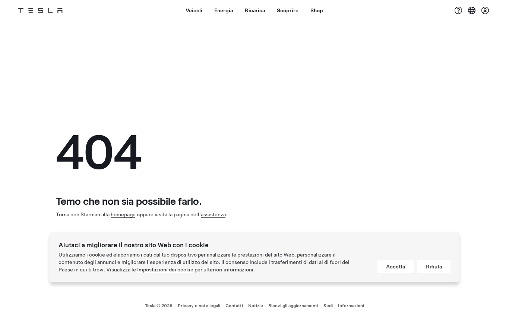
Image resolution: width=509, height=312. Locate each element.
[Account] (485, 10)
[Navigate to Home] (40, 10)
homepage (123, 214)
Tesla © (159, 305)
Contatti (234, 305)
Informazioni (351, 305)
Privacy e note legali (199, 305)
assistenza (213, 214)
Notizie (255, 305)
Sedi (328, 305)
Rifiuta (434, 267)
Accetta (395, 267)
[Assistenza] (458, 10)
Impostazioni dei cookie (165, 270)
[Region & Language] (472, 10)
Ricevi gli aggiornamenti (293, 305)
